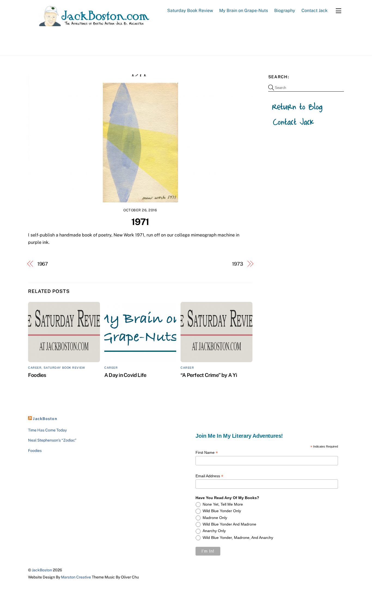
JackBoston (45, 418)
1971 (140, 222)
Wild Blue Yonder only (222, 511)
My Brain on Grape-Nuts (243, 10)
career (34, 368)
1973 (237, 264)
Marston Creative (76, 577)
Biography (284, 10)
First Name (207, 452)
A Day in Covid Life (125, 375)
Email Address (209, 476)
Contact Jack (314, 10)
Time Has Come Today (47, 430)
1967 (42, 264)
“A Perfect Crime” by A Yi (209, 375)
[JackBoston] (89, 23)
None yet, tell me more (223, 504)
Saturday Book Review (190, 10)
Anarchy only (214, 531)
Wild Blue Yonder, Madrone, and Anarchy (238, 537)
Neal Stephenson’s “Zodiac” (52, 440)
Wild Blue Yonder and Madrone (229, 524)
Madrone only (215, 517)
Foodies (37, 375)
